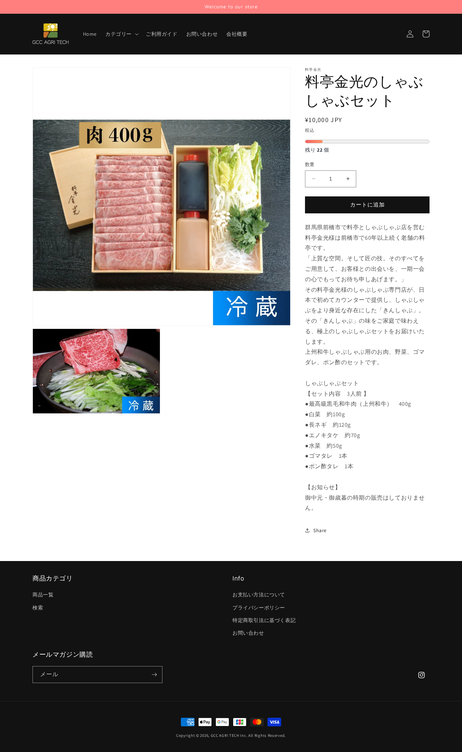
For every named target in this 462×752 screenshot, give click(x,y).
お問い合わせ (248, 633)
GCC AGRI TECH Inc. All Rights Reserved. (248, 735)
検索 (37, 607)
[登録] (154, 674)
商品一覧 (42, 594)
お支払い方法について (258, 594)
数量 (310, 164)
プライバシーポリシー (258, 607)
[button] (121, 34)
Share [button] (320, 530)
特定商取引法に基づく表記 (264, 620)
